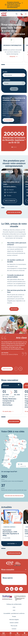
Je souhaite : (6, 80)
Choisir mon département (14, 10)
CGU (14, 607)
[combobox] (14, 75)
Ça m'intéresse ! (8, 120)
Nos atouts (14, 309)
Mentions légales (14, 619)
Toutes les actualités (14, 553)
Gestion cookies (14, 622)
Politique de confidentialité (14, 604)
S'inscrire (12, 56)
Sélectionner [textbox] (8, 75)
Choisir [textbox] (6, 83)
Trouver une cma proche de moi (14, 495)
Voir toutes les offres (14, 212)
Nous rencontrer (14, 421)
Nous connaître (7, 569)
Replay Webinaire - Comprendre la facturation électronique (10, 402)
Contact (14, 628)
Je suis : (5, 72)
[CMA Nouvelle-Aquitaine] (4, 13)
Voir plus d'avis (7, 368)
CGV (14, 610)
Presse (14, 616)
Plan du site (14, 625)
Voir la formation (11, 201)
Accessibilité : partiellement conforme (14, 613)
